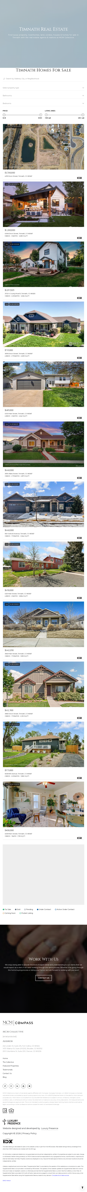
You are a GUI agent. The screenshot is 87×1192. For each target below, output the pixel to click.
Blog (4, 1077)
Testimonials (7, 1070)
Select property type (11, 88)
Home (5, 1058)
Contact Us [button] (43, 978)
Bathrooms (7, 96)
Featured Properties (11, 1066)
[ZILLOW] (23, 1086)
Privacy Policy (29, 1133)
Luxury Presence (49, 1128)
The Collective (8, 1062)
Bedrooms (7, 103)
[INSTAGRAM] (11, 1086)
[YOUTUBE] (29, 1086)
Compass (52, 1093)
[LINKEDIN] (17, 1086)
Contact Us (7, 1073)
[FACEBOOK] (5, 1086)
